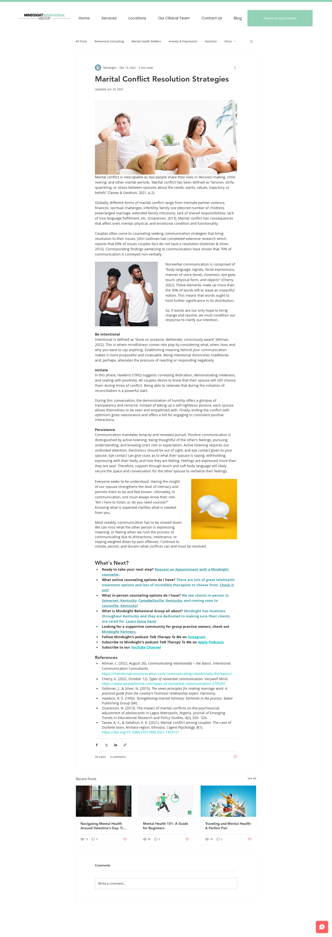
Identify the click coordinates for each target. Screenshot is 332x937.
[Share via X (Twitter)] (106, 745)
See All (252, 778)
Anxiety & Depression (183, 41)
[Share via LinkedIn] (115, 745)
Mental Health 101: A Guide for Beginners (165, 825)
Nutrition (211, 41)
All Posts (81, 41)
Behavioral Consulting (109, 41)
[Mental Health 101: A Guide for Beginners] (166, 801)
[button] (137, 18)
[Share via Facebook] (97, 745)
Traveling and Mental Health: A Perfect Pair (228, 825)
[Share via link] (125, 745)
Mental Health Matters (146, 41)
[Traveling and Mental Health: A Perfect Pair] (228, 801)
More (228, 41)
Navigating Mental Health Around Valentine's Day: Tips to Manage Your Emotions (104, 825)
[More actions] (234, 67)
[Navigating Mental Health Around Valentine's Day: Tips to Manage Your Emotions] (103, 801)
